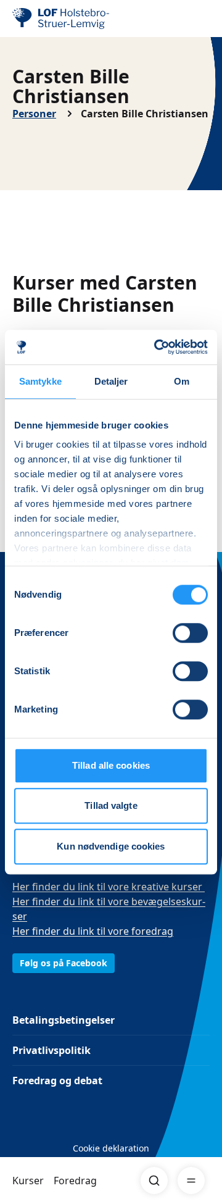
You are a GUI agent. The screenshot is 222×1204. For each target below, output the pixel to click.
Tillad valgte (110, 805)
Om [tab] (181, 381)
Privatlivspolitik (51, 1050)
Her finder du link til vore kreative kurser (108, 886)
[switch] (190, 633)
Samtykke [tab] (40, 381)
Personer (34, 113)
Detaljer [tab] (111, 381)
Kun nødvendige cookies (111, 846)
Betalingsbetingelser (63, 1020)
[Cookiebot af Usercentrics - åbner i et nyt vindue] (156, 347)
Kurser (28, 1180)
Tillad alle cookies (111, 765)
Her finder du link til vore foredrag (92, 931)
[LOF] (74, 18)
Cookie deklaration (111, 1148)
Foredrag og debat (57, 1080)
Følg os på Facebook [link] (63, 963)
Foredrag (75, 1180)
